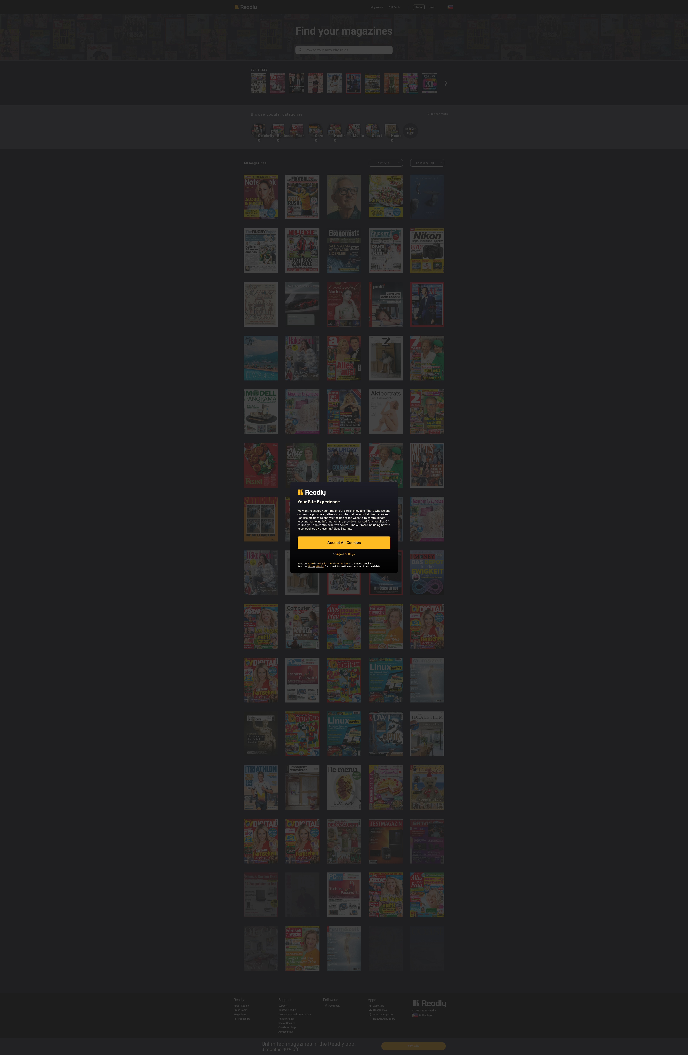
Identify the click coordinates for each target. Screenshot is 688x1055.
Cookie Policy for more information (328, 563)
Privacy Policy (316, 566)
